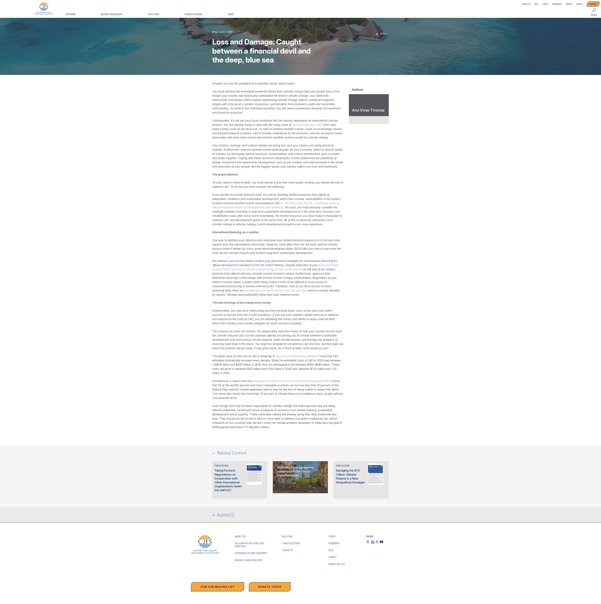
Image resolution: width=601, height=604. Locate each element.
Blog (537, 4)
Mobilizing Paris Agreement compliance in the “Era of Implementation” (295, 471)
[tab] (369, 105)
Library (569, 4)
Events (545, 4)
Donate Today (270, 586)
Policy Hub (153, 14)
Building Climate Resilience (249, 560)
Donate (593, 4)
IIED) (328, 381)
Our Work (70, 14)
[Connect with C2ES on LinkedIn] (373, 541)
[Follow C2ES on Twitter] (368, 541)
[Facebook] (378, 541)
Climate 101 (526, 4)
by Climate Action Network (301, 356)
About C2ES (240, 536)
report (279, 356)
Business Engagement (112, 14)
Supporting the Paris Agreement (251, 553)
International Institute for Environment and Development (288, 381)
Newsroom (557, 4)
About (231, 14)
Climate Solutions (193, 14)
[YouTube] (382, 541)
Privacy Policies (337, 564)
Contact (579, 4)
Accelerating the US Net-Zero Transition (249, 545)
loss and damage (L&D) (307, 124)
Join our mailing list (217, 586)
